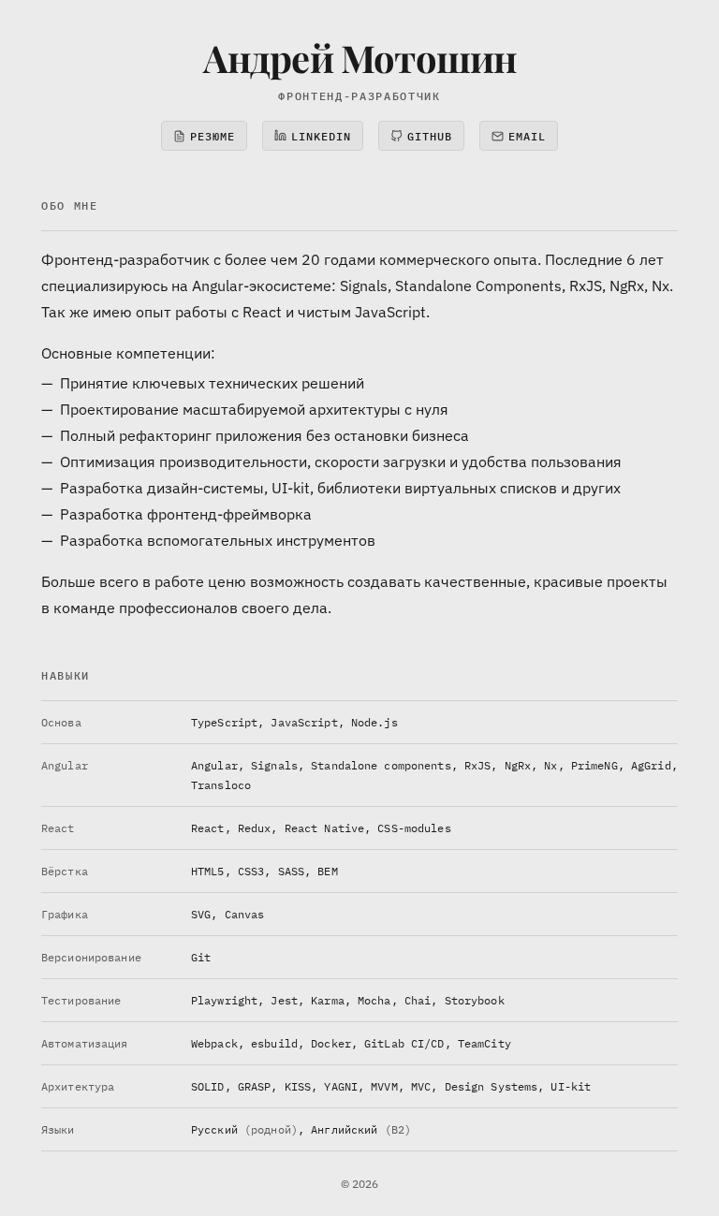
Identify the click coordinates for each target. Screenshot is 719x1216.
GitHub (429, 136)
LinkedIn (321, 136)
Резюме (212, 136)
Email (527, 136)
